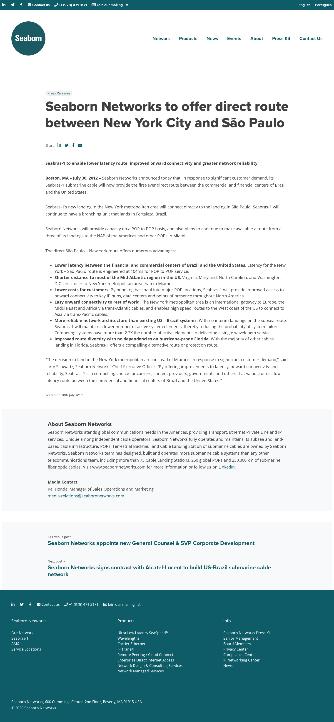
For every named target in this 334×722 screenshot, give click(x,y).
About (256, 38)
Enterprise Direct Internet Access (145, 660)
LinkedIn (227, 467)
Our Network (22, 632)
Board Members (237, 643)
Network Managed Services (140, 671)
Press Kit (281, 38)
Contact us (40, 5)
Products (188, 38)
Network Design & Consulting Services (150, 665)
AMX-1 (16, 643)
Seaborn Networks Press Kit (247, 632)
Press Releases (58, 93)
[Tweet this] (67, 145)
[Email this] (80, 145)
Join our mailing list (112, 5)
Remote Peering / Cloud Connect (145, 654)
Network (161, 38)
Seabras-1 (19, 638)
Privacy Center (235, 649)
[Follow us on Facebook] (21, 5)
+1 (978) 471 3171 (72, 5)
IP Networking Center (241, 660)
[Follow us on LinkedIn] (4, 5)
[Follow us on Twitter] (13, 5)
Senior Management (240, 638)
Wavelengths (128, 638)
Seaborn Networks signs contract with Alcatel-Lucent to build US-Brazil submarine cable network (159, 570)
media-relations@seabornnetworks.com (86, 496)
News (212, 38)
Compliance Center (239, 654)
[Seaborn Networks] (28, 38)
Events (234, 38)
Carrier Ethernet (131, 643)
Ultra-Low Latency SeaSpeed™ (143, 632)
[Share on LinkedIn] (59, 145)
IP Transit (125, 649)
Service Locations (26, 649)
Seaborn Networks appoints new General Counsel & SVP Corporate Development (151, 543)
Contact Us (311, 38)
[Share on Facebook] (73, 145)
